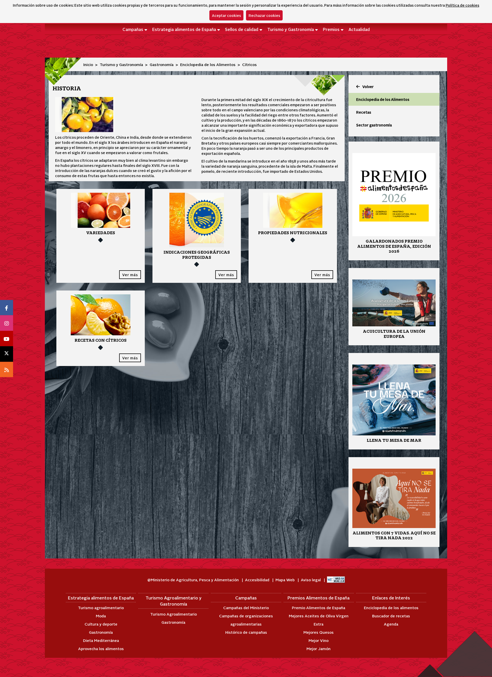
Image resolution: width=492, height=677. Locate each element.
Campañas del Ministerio (246, 607)
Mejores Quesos (318, 632)
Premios (331, 29)
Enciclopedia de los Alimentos (207, 64)
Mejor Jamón (318, 648)
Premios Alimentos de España (319, 597)
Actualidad (359, 29)
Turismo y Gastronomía (290, 29)
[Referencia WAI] (336, 579)
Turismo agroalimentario (101, 607)
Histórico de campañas (246, 632)
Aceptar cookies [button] (226, 15)
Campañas (132, 29)
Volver (368, 86)
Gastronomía (161, 64)
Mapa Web (285, 579)
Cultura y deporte (101, 623)
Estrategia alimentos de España (184, 29)
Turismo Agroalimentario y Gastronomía (173, 601)
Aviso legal (311, 579)
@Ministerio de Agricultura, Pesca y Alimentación (193, 579)
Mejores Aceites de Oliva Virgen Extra (318, 619)
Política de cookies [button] (462, 5)
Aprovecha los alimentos (101, 648)
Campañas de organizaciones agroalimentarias (246, 619)
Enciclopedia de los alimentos (391, 607)
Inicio (88, 64)
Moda (101, 615)
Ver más (130, 274)
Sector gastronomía (374, 125)
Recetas (363, 112)
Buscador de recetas (391, 615)
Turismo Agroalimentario (173, 613)
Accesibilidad (257, 579)
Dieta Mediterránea (101, 640)
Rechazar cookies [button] (264, 15)
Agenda (391, 623)
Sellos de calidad (241, 29)
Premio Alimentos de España (318, 607)
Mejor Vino (319, 640)
